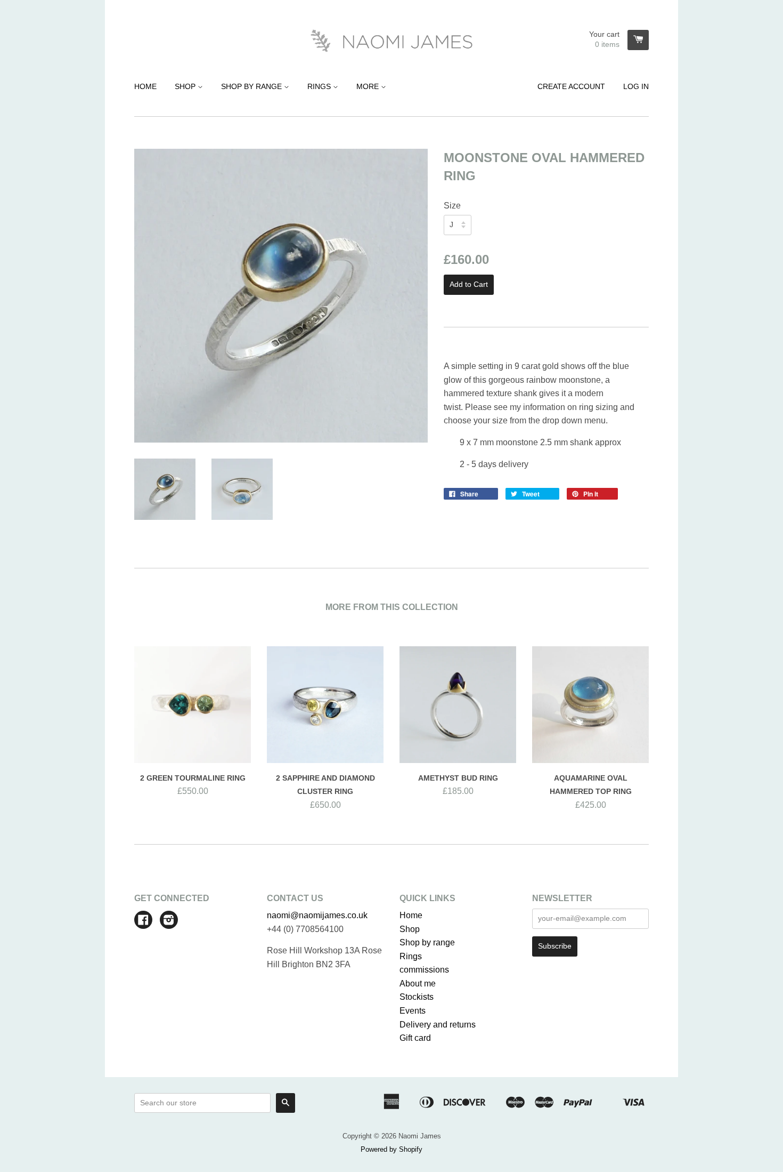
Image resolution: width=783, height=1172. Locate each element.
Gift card (415, 1037)
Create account (571, 86)
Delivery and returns (437, 1024)
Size (452, 205)
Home (145, 86)
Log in (636, 86)
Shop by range (252, 86)
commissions (424, 969)
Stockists (416, 996)
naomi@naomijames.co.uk (317, 915)
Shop (186, 86)
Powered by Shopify (391, 1149)
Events (412, 1010)
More (368, 86)
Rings (320, 86)
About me (417, 983)
